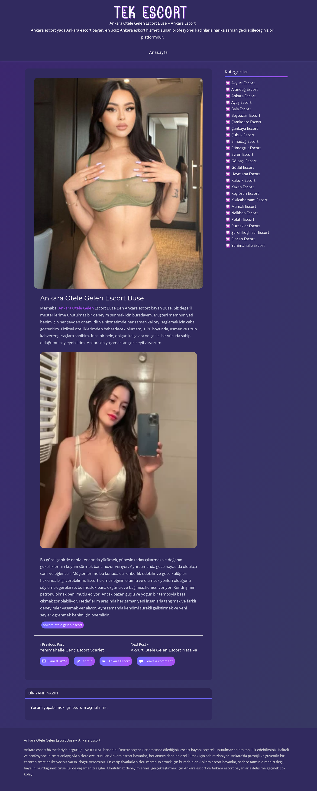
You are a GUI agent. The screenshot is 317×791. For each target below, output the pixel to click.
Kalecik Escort (243, 180)
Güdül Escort (242, 167)
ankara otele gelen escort (62, 625)
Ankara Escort (119, 661)
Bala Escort (241, 108)
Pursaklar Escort (245, 225)
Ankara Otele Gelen (76, 308)
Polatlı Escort (242, 219)
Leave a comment (159, 661)
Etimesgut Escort (246, 147)
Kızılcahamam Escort (249, 199)
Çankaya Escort (244, 128)
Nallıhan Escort (244, 212)
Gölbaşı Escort (244, 160)
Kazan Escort (242, 186)
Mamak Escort (243, 206)
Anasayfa (158, 52)
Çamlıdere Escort (246, 121)
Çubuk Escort (243, 134)
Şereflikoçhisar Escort (250, 232)
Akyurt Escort (243, 82)
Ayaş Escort (241, 102)
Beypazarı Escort (245, 115)
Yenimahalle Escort (248, 245)
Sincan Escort (243, 238)
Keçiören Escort (245, 193)
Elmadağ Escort (245, 141)
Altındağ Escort (244, 89)
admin (88, 661)
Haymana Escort (245, 173)
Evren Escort (242, 154)
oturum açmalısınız (89, 707)
